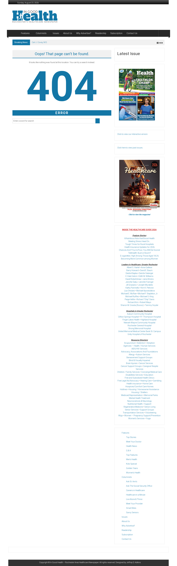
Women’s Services (136, 418)
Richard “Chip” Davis (145, 299)
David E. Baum (146, 270)
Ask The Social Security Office (139, 486)
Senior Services (131, 410)
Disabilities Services (134, 375)
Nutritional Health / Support (139, 404)
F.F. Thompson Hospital (150, 317)
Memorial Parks (151, 395)
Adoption (151, 343)
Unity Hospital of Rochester (139, 334)
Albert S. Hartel (133, 267)
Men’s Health (131, 459)
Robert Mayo (145, 302)
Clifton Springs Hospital (128, 317)
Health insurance (134, 383)
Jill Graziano (131, 285)
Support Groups (147, 410)
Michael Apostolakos (145, 291)
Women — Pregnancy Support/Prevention (142, 415)
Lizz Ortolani (129, 291)
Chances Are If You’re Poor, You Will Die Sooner (139, 250)
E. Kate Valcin (131, 276)
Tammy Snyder (151, 305)
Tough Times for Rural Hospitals (139, 244)
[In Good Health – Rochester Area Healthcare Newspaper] (15, 33)
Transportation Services (133, 413)
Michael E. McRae (128, 293)
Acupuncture (129, 343)
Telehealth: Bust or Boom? (139, 253)
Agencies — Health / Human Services (139, 346)
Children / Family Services (128, 372)
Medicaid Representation (132, 395)
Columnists (41, 33)
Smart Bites (131, 508)
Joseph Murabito (145, 285)
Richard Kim (133, 302)
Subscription (116, 33)
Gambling (157, 381)
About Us (67, 33)
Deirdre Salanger (146, 273)
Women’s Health (133, 473)
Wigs (120, 415)
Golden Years (132, 468)
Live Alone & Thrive (134, 499)
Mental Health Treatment (139, 398)
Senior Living (149, 407)
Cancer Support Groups (131, 366)
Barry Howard (132, 270)
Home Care (148, 383)
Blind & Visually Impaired (139, 360)
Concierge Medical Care (151, 372)
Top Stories (131, 437)
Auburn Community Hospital (139, 314)
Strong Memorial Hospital (139, 328)
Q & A (128, 450)
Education (148, 375)
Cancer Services (146, 363)
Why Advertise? (83, 33)
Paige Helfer (130, 299)
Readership (100, 33)
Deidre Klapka (131, 273)
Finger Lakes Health (131, 320)
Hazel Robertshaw (133, 279)
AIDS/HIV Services (139, 349)
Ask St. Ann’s (131, 481)
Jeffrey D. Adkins (134, 562)
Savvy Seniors (132, 512)
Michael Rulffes (132, 296)
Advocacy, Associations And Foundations (139, 352)
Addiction (141, 343)
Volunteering (150, 413)
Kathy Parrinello (132, 288)
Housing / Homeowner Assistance (144, 389)
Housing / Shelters (139, 392)
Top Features (132, 455)
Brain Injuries (131, 363)
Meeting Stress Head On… (139, 241)
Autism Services (143, 354)
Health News (131, 446)
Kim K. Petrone (147, 288)
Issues (56, 33)
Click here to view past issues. (130, 148)
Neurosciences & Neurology (139, 401)
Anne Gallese (146, 267)
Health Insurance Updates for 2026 (139, 247)
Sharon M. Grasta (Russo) (132, 305)
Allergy (132, 354)
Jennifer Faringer (146, 282)
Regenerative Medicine (133, 407)
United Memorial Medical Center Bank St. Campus (139, 331)
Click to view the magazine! (139, 215)
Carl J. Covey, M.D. (39, 42)
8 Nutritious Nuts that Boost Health (139, 238)
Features (25, 33)
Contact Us (132, 33)
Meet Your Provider (134, 504)
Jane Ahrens (148, 279)
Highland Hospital (148, 320)
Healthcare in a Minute (135, 495)
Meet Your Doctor (133, 442)
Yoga (148, 418)
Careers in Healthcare (135, 490)
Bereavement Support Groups (139, 357)
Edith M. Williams (146, 276)
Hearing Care (145, 381)
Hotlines (123, 389)
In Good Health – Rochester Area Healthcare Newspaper (74, 562)
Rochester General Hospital (139, 325)
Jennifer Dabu (131, 282)
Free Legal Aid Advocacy (128, 381)
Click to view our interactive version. (132, 134)
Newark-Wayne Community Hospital (139, 323)
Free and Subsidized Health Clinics (139, 378)
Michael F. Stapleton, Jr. (148, 293)
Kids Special (131, 464)
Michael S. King (146, 296)
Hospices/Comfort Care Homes (139, 386)
